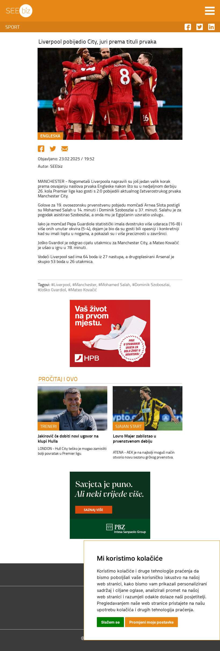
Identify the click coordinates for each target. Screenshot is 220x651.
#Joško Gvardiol (52, 290)
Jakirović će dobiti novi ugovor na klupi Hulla (68, 438)
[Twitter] (53, 148)
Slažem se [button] (110, 622)
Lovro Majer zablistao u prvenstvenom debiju (134, 438)
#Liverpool (60, 284)
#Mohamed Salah (114, 284)
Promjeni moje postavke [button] (151, 622)
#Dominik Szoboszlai (151, 284)
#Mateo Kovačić (82, 290)
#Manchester (84, 284)
